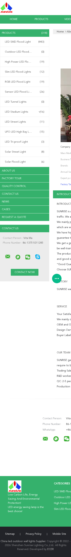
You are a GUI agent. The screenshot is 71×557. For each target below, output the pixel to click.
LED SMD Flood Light (24, 42)
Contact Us (10, 194)
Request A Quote (14, 217)
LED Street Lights (24, 122)
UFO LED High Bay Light (24, 132)
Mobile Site (59, 534)
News (5, 201)
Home (14, 19)
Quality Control (14, 186)
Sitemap (10, 534)
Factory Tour (11, 178)
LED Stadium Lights (24, 112)
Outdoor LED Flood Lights (24, 52)
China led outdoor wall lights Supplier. (24, 541)
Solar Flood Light (24, 162)
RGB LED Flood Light (24, 82)
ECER (50, 549)
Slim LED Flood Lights (24, 72)
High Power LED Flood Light (24, 62)
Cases (6, 209)
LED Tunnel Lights (24, 102)
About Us (8, 170)
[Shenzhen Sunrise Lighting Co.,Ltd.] (7, 257)
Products (41, 19)
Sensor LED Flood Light (24, 92)
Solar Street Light (24, 152)
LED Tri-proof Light (24, 142)
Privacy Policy (33, 534)
